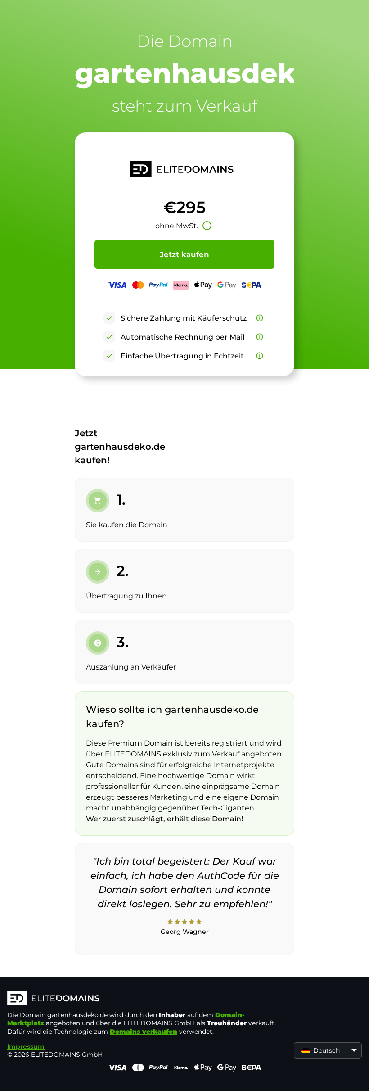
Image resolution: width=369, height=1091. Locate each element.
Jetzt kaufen (184, 254)
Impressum (26, 1046)
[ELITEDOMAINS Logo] (142, 999)
